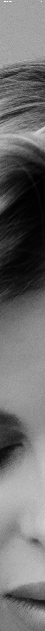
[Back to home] (8, 1)
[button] (41, 1)
